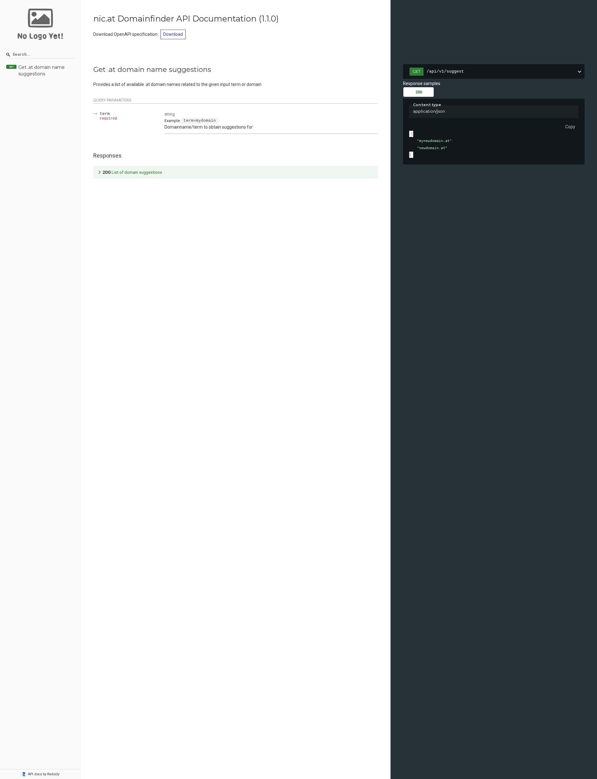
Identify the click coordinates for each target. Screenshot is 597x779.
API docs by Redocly (43, 774)
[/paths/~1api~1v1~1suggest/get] (90, 69)
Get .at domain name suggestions (41, 70)
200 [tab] (418, 92)
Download (173, 34)
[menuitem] (40, 70)
